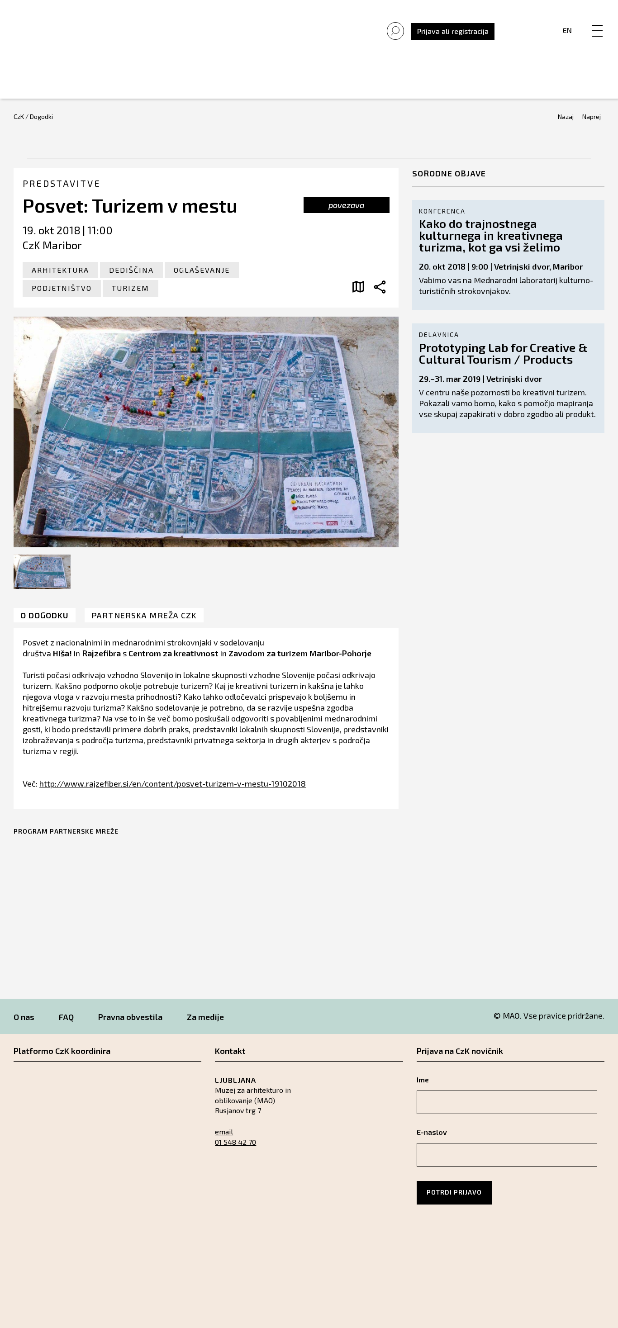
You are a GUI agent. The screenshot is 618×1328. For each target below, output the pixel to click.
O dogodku (44, 615)
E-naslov (432, 1132)
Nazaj (566, 116)
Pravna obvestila (130, 1017)
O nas (24, 1017)
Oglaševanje (202, 270)
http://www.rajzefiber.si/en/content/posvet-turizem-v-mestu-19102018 (172, 783)
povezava (346, 205)
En (567, 30)
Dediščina (131, 270)
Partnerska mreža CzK (144, 615)
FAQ (66, 1017)
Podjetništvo (62, 288)
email (224, 1131)
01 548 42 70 (235, 1142)
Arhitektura (60, 270)
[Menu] (597, 21)
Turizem (130, 288)
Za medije (205, 1017)
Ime (423, 1079)
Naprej (591, 116)
